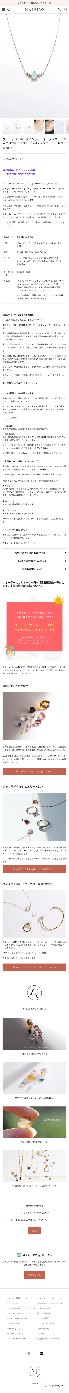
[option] (34, 66)
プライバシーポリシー (16, 1338)
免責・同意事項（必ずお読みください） (32, 552)
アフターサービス (14, 1323)
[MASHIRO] (34, 9)
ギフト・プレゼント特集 (17, 1318)
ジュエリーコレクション (17, 1313)
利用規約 (41, 1333)
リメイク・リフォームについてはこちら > (34, 967)
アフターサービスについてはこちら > (19, 543)
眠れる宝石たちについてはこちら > (34, 771)
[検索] (10, 9)
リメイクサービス (45, 1308)
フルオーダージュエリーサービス (20, 1308)
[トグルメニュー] (3, 9)
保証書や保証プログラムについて (32, 561)
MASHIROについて (14, 1333)
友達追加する (34, 1275)
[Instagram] (28, 1353)
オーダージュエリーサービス (49, 1303)
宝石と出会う (12, 1303)
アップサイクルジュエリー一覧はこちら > (34, 869)
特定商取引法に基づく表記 (48, 1338)
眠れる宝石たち (44, 1313)
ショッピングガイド (46, 1323)
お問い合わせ (43, 1328)
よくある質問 (43, 1318)
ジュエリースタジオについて (49, 1298)
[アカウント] (58, 9)
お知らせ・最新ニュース (17, 1298)
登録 (34, 1230)
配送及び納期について (32, 569)
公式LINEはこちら (14, 1328)
